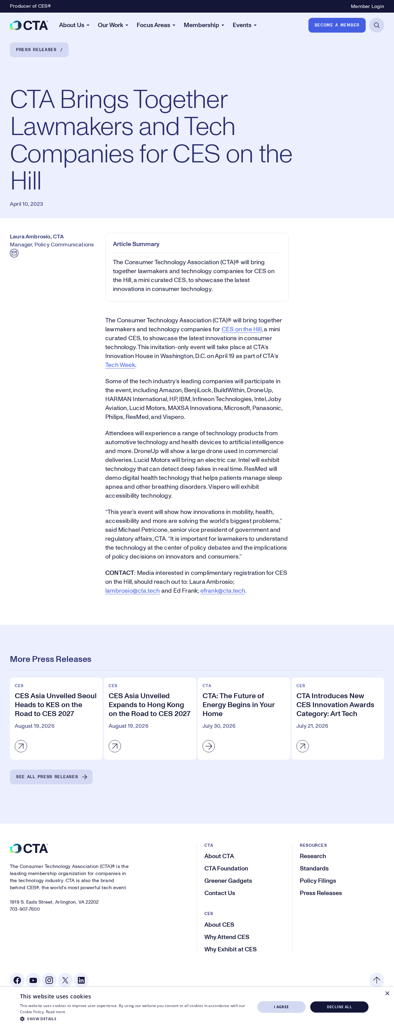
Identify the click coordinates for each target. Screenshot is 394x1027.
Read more (56, 1011)
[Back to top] (376, 980)
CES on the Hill (242, 329)
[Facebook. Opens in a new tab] (17, 980)
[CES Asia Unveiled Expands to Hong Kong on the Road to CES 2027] (150, 719)
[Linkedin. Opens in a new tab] (81, 980)
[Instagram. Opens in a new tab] (49, 980)
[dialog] (197, 1007)
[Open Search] (376, 25)
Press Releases (36, 50)
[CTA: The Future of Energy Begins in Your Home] (244, 719)
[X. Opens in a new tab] (65, 980)
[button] (134, 1018)
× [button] (387, 993)
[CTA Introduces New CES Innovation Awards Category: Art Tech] (337, 719)
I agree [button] (281, 1006)
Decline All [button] (339, 1006)
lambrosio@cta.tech (132, 591)
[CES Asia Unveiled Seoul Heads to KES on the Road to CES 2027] (56, 719)
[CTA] (29, 25)
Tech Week (120, 365)
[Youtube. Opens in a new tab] (33, 980)
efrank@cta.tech (222, 591)
